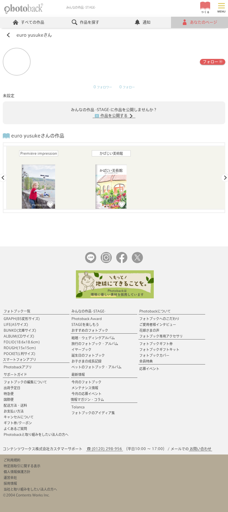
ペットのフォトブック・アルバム (96, 367)
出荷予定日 (12, 387)
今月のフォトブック (86, 382)
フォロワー (102, 87)
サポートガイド (15, 374)
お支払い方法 (14, 411)
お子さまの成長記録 (86, 361)
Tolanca (78, 407)
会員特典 (146, 361)
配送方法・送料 (15, 405)
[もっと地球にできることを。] (115, 297)
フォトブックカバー (154, 355)
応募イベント (149, 368)
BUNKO (20, 330)
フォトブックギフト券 (156, 343)
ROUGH (20, 347)
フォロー (210, 62)
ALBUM (19, 336)
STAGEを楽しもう (85, 324)
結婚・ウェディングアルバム (93, 337)
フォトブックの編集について (25, 382)
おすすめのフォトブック (89, 330)
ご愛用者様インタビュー (157, 324)
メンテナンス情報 (84, 387)
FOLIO (22, 342)
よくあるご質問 (15, 428)
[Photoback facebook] (121, 262)
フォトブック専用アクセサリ (161, 336)
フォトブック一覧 (17, 311)
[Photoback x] (137, 262)
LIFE (16, 324)
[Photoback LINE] (90, 262)
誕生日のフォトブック (88, 355)
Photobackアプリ (18, 367)
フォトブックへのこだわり (159, 318)
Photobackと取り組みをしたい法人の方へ (36, 434)
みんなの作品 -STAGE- (88, 311)
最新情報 (78, 374)
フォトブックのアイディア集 (93, 412)
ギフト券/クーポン (18, 422)
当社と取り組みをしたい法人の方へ (30, 489)
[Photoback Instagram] (106, 262)
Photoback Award (86, 318)
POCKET (19, 353)
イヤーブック (81, 349)
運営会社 (10, 477)
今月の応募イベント (86, 393)
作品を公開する (114, 116)
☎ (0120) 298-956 (104, 449)
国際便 (9, 399)
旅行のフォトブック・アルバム (94, 343)
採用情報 (10, 483)
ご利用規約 (12, 460)
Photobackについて (155, 311)
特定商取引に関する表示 (22, 466)
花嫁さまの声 (149, 330)
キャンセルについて (19, 417)
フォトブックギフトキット (159, 349)
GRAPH (22, 318)
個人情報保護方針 (17, 471)
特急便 (9, 393)
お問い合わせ (200, 449)
